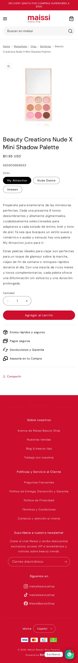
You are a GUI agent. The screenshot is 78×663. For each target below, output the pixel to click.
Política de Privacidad (39, 500)
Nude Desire (46, 180)
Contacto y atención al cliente (39, 518)
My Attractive (17, 180)
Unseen (12, 189)
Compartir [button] (14, 376)
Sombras (45, 46)
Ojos (34, 46)
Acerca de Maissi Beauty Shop (39, 430)
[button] (5, 18)
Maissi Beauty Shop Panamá (44, 649)
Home (6, 46)
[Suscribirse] (65, 561)
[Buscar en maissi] (70, 31)
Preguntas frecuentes (39, 482)
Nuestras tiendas (39, 439)
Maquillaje (21, 46)
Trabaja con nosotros (39, 457)
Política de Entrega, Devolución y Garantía (39, 491)
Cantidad (8, 293)
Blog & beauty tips (39, 448)
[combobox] (39, 30)
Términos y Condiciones (39, 509)
